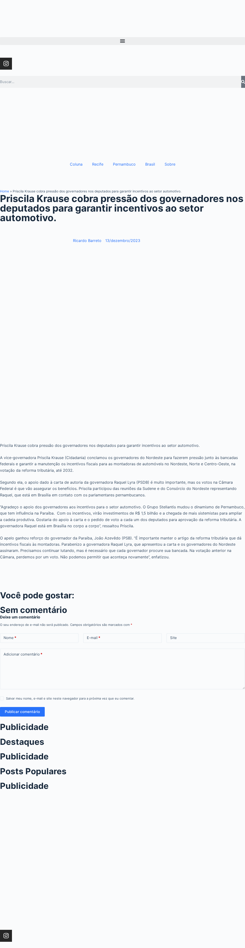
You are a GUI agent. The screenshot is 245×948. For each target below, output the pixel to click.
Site (173, 637)
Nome (10, 637)
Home (4, 191)
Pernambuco (124, 164)
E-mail (93, 637)
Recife (97, 164)
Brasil (150, 164)
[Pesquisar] (243, 82)
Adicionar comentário (23, 654)
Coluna (76, 164)
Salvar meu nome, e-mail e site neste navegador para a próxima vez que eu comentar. (70, 698)
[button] (122, 41)
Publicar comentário (22, 711)
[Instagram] (6, 64)
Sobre (170, 164)
